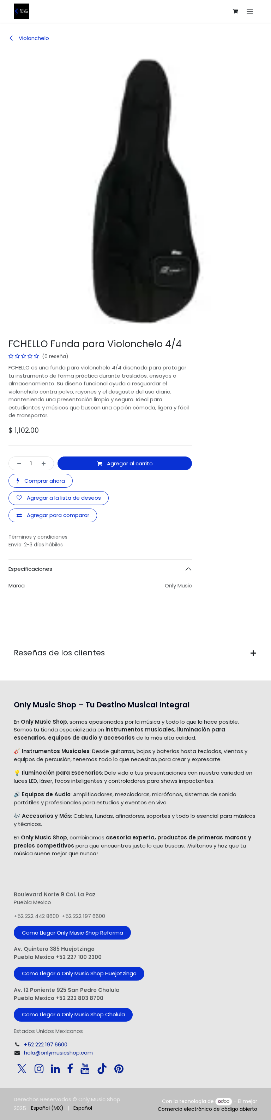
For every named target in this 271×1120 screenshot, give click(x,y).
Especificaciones (30, 569)
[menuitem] (47, 1108)
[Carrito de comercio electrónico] (235, 11)
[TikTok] (102, 1069)
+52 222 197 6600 (45, 1044)
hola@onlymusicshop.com (58, 1052)
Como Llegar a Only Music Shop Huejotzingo (79, 973)
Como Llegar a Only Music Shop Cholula (73, 1014)
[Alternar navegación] (250, 11)
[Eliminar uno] (17, 463)
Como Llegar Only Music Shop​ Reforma (72, 932)
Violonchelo (33, 38)
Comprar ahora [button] (44, 480)
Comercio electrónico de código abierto (207, 1109)
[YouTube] (85, 1069)
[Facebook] (70, 1069)
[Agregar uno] (45, 463)
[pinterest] (119, 1069)
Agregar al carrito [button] (129, 463)
